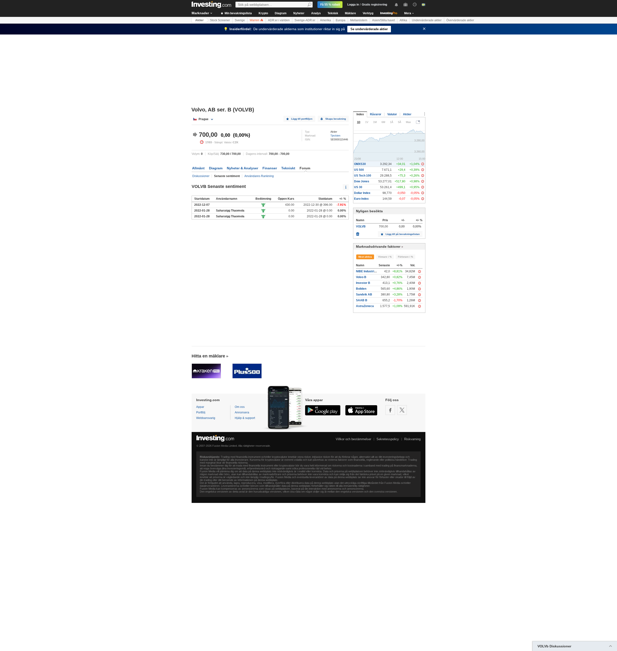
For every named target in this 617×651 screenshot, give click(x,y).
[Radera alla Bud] (357, 232)
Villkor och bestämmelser (353, 439)
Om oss (240, 407)
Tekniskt (288, 168)
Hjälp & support (245, 418)
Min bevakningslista (238, 13)
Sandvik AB (364, 294)
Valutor (392, 114)
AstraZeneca (365, 306)
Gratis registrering (374, 4)
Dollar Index (362, 193)
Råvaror (375, 114)
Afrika (403, 20)
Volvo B (361, 277)
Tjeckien (335, 135)
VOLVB (361, 226)
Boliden (361, 288)
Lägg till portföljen (301, 118)
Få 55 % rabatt (330, 4)
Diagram (281, 13)
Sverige (240, 20)
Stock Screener (220, 20)
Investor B (363, 283)
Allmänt (198, 168)
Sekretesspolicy (387, 439)
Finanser (269, 168)
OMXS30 (360, 164)
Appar (200, 407)
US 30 (358, 187)
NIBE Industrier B (368, 271)
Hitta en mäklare (208, 356)
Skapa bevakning (335, 118)
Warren (255, 20)
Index (360, 114)
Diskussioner (200, 176)
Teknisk (333, 13)
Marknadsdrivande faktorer (378, 246)
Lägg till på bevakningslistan (403, 234)
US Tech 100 (362, 175)
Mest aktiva (365, 256)
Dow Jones (361, 181)
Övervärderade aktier (460, 20)
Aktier (199, 20)
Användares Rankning (259, 176)
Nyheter (298, 13)
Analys (316, 13)
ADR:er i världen (279, 20)
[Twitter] (402, 410)
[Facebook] (390, 410)
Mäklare (350, 13)
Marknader (200, 13)
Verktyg (368, 13)
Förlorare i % (405, 256)
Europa (340, 20)
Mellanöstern (358, 20)
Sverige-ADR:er (305, 20)
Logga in (353, 4)
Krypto (263, 13)
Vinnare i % (385, 256)
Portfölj (200, 412)
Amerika (325, 20)
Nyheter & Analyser (242, 168)
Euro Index (361, 198)
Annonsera (242, 412)
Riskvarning (412, 439)
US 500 (359, 169)
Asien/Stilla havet (383, 20)
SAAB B (361, 300)
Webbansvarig (205, 418)
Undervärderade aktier (427, 20)
